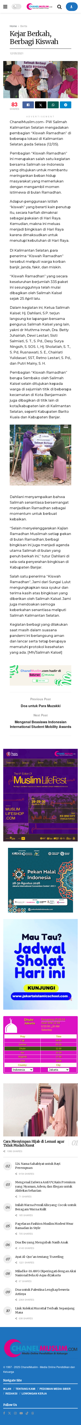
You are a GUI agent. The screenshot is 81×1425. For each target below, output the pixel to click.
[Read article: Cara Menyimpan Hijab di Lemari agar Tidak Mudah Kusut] (40, 1109)
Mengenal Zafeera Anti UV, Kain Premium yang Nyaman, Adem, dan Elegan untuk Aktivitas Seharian (45, 1186)
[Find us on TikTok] (27, 1413)
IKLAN (7, 1389)
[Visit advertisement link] (40, 675)
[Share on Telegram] (65, 104)
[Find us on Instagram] (15, 1413)
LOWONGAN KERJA (34, 1393)
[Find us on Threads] (32, 1413)
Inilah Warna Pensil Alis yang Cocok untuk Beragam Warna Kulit (45, 1207)
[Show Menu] (5, 6)
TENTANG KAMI (25, 1389)
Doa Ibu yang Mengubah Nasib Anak (41, 1242)
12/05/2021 (17, 53)
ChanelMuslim (29, 1367)
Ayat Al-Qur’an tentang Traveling (39, 1257)
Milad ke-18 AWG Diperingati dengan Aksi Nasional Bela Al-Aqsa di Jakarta (45, 1273)
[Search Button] (59, 6)
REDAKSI (11, 1393)
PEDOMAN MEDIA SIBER (55, 1389)
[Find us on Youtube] (21, 1413)
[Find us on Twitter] (9, 1413)
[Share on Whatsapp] (53, 104)
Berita (23, 26)
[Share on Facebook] (28, 104)
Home (13, 26)
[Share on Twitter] (40, 104)
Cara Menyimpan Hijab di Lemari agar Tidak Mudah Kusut (33, 1143)
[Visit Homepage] (39, 6)
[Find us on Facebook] (4, 1413)
